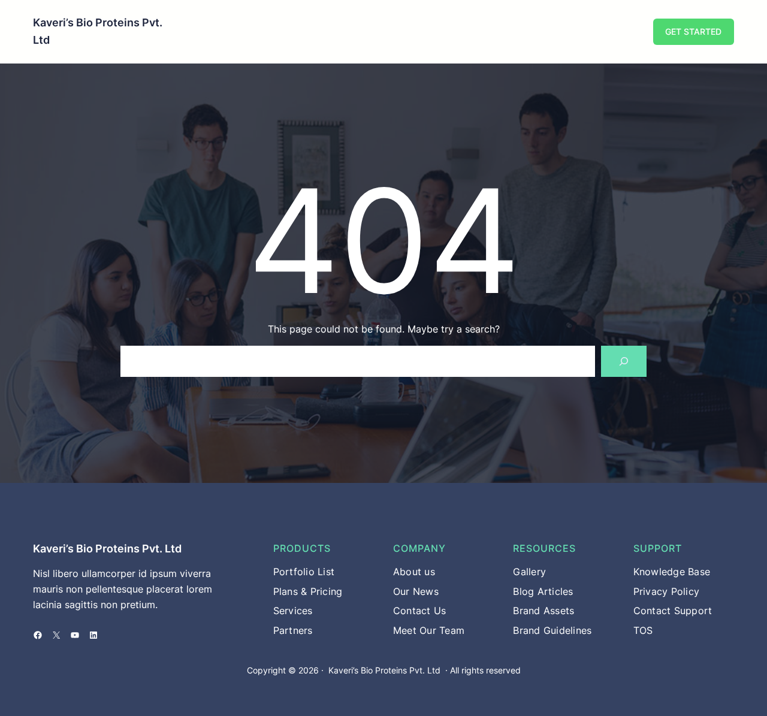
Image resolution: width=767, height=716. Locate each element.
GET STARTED (693, 31)
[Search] (624, 361)
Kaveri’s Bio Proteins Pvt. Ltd (107, 548)
